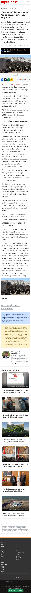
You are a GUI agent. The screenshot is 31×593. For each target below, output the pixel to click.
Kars (17, 546)
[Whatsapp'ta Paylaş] (8, 79)
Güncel (2, 562)
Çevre (17, 554)
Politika (3, 567)
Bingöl (2, 543)
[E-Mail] (12, 364)
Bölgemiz (3, 556)
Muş (2, 551)
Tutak (15, 530)
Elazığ (2, 546)
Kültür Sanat (4, 564)
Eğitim (18, 556)
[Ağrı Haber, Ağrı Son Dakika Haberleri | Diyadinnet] (9, 2)
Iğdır (17, 544)
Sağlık (2, 569)
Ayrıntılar (12, 590)
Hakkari (18, 543)
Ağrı (8, 85)
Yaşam (2, 558)
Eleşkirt (18, 527)
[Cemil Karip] (6, 354)
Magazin (3, 566)
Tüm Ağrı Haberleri (22, 530)
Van (1, 554)
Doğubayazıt (16, 85)
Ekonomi (18, 558)
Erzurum (18, 541)
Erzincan (3, 548)
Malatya (18, 548)
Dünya (2, 571)
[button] (11, 79)
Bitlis (2, 544)
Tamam (20, 590)
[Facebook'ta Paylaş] (2, 79)
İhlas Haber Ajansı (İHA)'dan (8, 317)
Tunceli (2, 552)
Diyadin (5, 527)
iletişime (15, 338)
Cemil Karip (3, 45)
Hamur (23, 527)
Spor (17, 559)
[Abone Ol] (24, 80)
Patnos (4, 530)
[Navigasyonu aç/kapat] (28, 2)
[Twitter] (18, 364)
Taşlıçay (10, 530)
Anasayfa (4, 8)
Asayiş (17, 551)
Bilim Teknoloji (20, 552)
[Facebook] (15, 364)
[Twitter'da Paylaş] (5, 79)
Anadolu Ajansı (23, 315)
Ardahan (3, 541)
